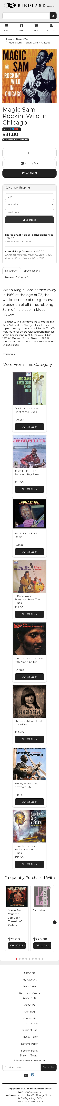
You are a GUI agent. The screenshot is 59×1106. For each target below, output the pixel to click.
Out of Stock (17, 945)
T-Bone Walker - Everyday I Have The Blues (27, 599)
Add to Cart (42, 945)
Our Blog (29, 1011)
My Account (30, 979)
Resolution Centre (29, 993)
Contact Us (29, 1018)
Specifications (32, 270)
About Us (29, 1004)
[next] (55, 922)
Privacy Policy (30, 1036)
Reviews (10, 277)
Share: (6, 129)
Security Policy (29, 1050)
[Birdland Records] (29, 4)
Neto (41, 1101)
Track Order (29, 986)
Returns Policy (29, 1043)
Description (11, 270)
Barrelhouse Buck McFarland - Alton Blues (26, 849)
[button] (24, 888)
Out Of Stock (29, 426)
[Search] (53, 15)
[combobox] (26, 15)
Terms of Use (29, 1030)
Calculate (30, 219)
